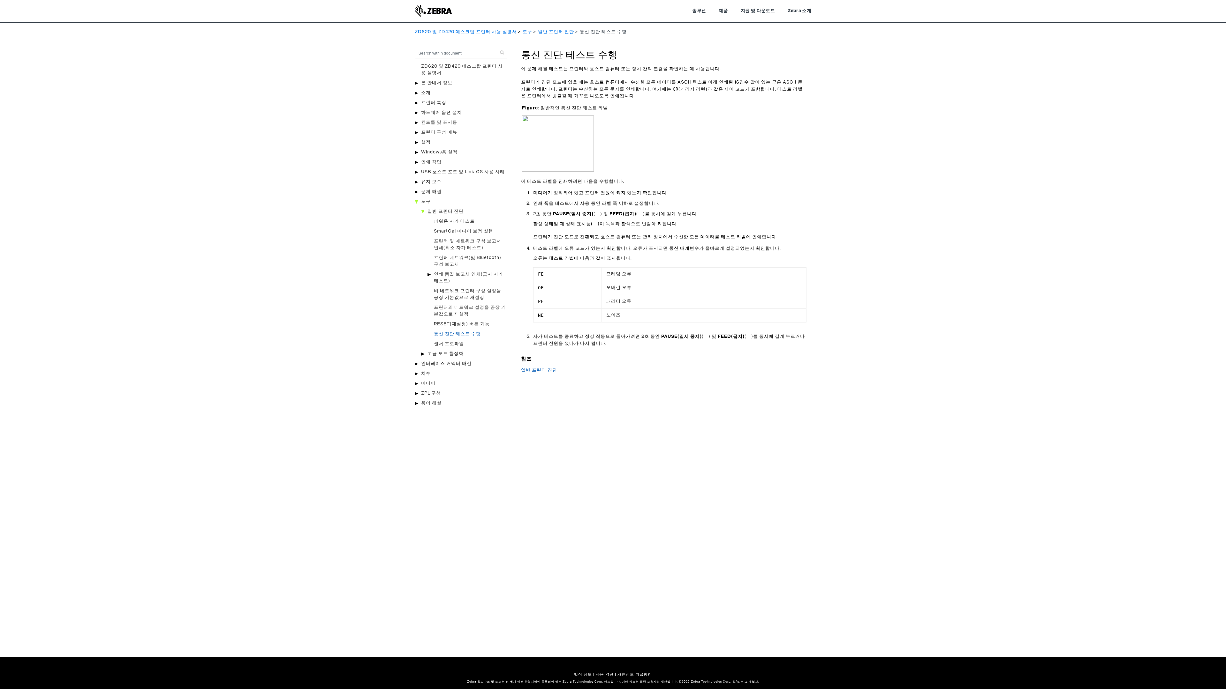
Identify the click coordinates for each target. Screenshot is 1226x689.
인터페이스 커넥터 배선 (446, 363)
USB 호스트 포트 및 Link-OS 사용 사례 (463, 172)
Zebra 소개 (799, 11)
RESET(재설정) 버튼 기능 (462, 324)
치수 (426, 373)
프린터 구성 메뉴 (439, 132)
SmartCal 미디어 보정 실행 (463, 231)
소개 (426, 93)
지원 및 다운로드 (758, 11)
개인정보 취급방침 (634, 674)
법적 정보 (583, 674)
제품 (723, 11)
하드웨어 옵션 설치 (441, 112)
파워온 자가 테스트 (454, 221)
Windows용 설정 (439, 152)
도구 (527, 32)
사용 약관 (605, 674)
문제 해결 (431, 191)
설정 (426, 142)
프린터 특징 (433, 102)
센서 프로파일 (449, 344)
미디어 (428, 383)
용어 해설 (431, 403)
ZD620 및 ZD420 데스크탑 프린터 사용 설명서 (466, 32)
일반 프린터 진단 (556, 32)
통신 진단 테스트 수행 (457, 334)
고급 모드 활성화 (446, 354)
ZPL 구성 (431, 393)
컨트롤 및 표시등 (439, 122)
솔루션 (699, 11)
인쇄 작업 (431, 162)
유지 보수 (431, 182)
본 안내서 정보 (436, 83)
